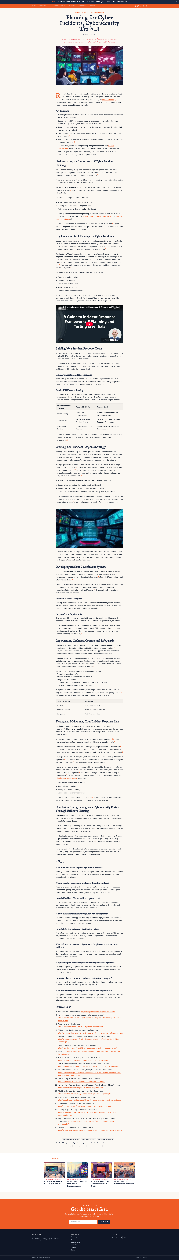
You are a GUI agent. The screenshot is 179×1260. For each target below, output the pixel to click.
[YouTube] (143, 6)
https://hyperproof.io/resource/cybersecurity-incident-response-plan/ (83, 1060)
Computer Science (83, 12)
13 (94, 589)
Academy (42, 6)
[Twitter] (138, 6)
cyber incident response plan (66, 778)
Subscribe (104, 1221)
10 (76, 467)
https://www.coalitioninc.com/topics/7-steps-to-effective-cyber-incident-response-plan (90, 1033)
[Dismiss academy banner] (177, 2)
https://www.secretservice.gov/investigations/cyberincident (80, 1027)
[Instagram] (140, 6)
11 (73, 501)
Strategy (82, 6)
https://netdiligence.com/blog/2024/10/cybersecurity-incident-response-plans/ (87, 1048)
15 (63, 728)
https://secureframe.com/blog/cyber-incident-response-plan (80, 1088)
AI (50, 6)
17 (110, 825)
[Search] (146, 6)
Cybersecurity (59, 6)
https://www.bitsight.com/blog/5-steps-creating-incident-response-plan (85, 1094)
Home (34, 6)
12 (98, 576)
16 (73, 762)
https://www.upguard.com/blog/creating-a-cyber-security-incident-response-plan (88, 1066)
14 (115, 647)
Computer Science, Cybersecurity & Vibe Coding (89, 2)
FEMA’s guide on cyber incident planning (98, 216)
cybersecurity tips (109, 99)
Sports (93, 6)
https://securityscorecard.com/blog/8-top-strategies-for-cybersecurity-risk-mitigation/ (90, 1100)
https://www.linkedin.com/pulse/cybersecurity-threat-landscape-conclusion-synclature (90, 1130)
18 (94, 828)
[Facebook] (135, 6)
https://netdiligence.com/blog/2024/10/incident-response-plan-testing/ (84, 1106)
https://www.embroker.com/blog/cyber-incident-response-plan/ (81, 1081)
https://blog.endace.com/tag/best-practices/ (98, 1012)
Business (72, 6)
